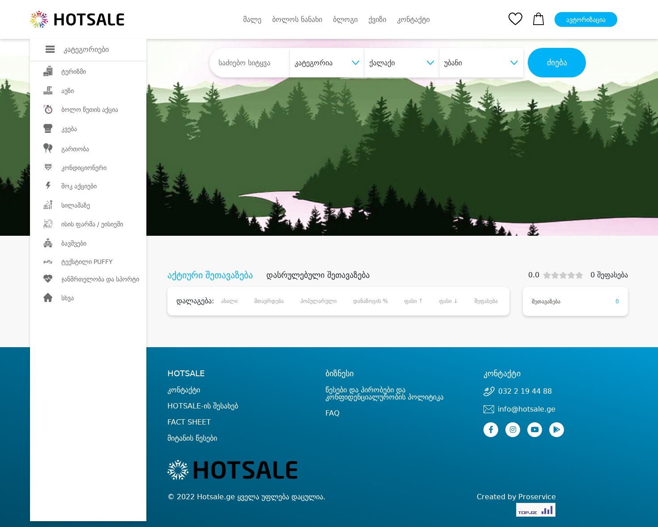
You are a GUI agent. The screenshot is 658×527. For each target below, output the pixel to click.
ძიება (557, 63)
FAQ (332, 413)
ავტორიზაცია (586, 19)
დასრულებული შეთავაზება (318, 275)
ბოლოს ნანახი (297, 19)
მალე (252, 19)
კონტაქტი (413, 19)
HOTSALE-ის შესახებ (202, 406)
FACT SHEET (189, 422)
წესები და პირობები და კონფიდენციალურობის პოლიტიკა (384, 393)
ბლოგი (345, 19)
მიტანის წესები (192, 438)
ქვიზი (377, 19)
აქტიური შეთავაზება (210, 275)
